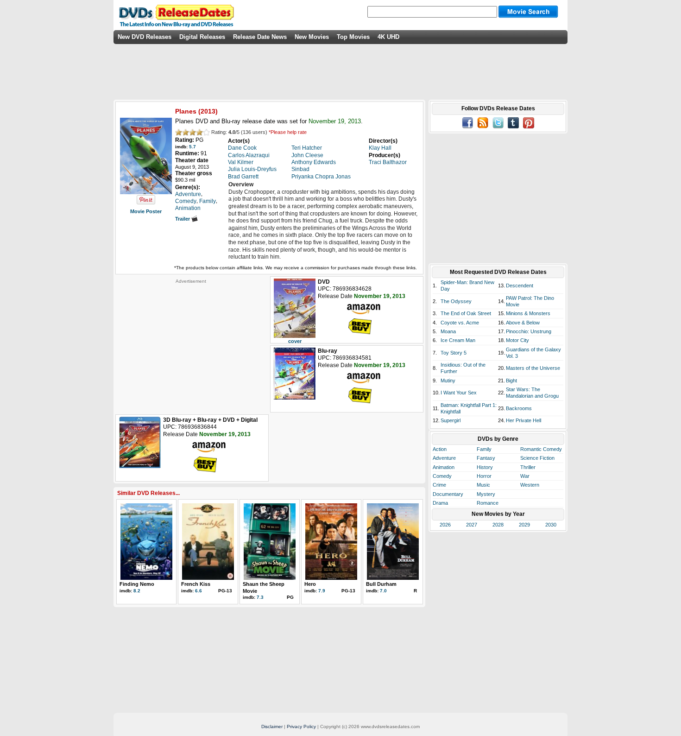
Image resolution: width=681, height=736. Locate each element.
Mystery (486, 494)
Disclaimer (272, 726)
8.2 (136, 590)
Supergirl (450, 420)
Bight (511, 380)
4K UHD (388, 36)
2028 (498, 524)
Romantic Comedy (541, 449)
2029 (524, 524)
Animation (443, 467)
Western (529, 485)
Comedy (442, 476)
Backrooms (519, 408)
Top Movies (353, 36)
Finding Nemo (137, 584)
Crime (439, 485)
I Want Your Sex (459, 392)
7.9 (321, 590)
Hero (310, 584)
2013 (208, 111)
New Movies (312, 36)
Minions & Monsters (528, 313)
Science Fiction (537, 458)
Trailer (183, 219)
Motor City (517, 340)
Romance (487, 503)
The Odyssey (456, 301)
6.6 (198, 590)
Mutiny (448, 380)
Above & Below (523, 322)
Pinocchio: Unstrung (528, 331)
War (525, 476)
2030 (550, 524)
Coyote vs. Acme (460, 322)
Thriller (528, 467)
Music (483, 485)
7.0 (383, 590)
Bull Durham (381, 584)
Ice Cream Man (458, 340)
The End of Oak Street (466, 313)
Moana (448, 331)
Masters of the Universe (533, 368)
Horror (484, 476)
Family (484, 449)
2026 (445, 524)
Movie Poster (146, 211)
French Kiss (195, 584)
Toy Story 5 (454, 352)
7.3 (260, 597)
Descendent (519, 285)
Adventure (444, 458)
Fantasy (486, 458)
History (485, 467)
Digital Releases (202, 36)
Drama (440, 503)
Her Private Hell (523, 420)
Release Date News (260, 36)
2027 (471, 524)
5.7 (192, 146)
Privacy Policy (301, 726)
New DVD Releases (144, 36)
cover (295, 341)
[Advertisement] (190, 342)
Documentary (448, 494)
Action (440, 449)
